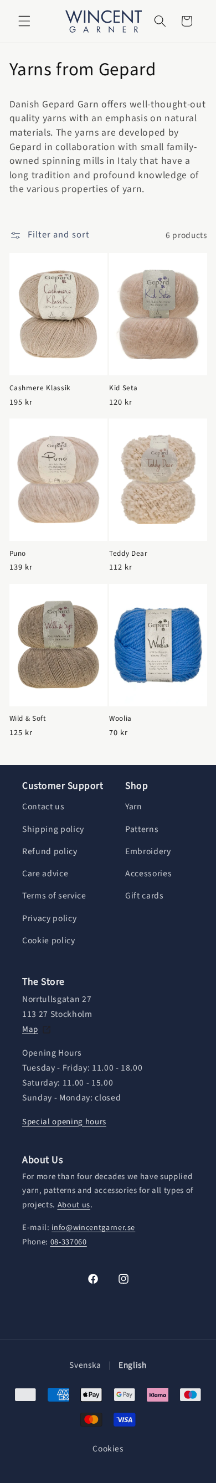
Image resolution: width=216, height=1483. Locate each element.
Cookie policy (48, 940)
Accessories (148, 873)
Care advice (45, 873)
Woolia (120, 718)
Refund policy (50, 851)
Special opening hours (64, 1122)
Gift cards (144, 896)
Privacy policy (49, 918)
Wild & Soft (27, 718)
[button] (24, 21)
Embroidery (148, 851)
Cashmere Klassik (40, 387)
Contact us (43, 806)
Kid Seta (123, 387)
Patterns (141, 829)
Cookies (108, 1449)
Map (30, 1029)
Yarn (133, 806)
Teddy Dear (128, 553)
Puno (18, 553)
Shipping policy (53, 829)
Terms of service (54, 896)
